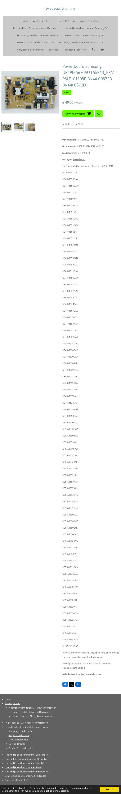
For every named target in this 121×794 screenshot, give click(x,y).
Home (8, 699)
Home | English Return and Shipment (31, 711)
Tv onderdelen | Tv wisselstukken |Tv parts (26, 726)
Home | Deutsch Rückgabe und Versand (32, 716)
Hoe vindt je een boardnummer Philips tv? (26, 758)
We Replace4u (12, 703)
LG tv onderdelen (17, 743)
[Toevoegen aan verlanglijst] (99, 113)
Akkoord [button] (109, 789)
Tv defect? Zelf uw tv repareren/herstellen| (26, 722)
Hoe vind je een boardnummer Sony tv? (24, 762)
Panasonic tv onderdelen (21, 748)
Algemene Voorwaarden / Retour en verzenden (32, 707)
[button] (6, 127)
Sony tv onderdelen (18, 739)
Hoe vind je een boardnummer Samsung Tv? (27, 754)
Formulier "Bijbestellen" (16, 780)
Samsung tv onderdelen (20, 731)
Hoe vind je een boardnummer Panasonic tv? (27, 771)
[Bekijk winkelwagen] (102, 50)
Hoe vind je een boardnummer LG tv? (23, 767)
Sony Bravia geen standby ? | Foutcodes (25, 775)
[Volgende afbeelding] (54, 92)
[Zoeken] (93, 49)
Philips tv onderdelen (19, 735)
